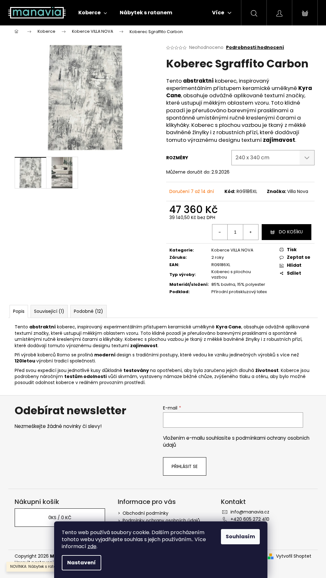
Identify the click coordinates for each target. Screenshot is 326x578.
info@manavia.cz (249, 512)
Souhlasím (240, 536)
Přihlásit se (185, 466)
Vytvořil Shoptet (293, 556)
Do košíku (291, 232)
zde (92, 546)
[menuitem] (92, 12)
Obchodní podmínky (145, 513)
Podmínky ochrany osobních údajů (161, 520)
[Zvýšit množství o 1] (250, 232)
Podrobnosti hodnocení (255, 48)
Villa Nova (297, 191)
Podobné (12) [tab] (88, 311)
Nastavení (81, 562)
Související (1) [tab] (49, 311)
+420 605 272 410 (249, 519)
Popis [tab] (19, 311)
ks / (59, 517)
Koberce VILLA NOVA (232, 250)
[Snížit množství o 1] (220, 232)
